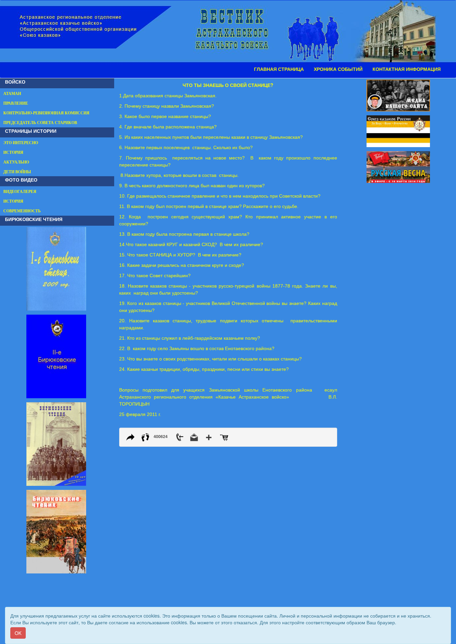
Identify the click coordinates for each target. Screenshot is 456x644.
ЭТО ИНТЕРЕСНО (20, 142)
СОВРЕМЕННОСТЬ (22, 211)
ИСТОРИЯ (13, 152)
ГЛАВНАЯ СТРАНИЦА (279, 69)
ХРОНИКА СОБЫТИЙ (338, 69)
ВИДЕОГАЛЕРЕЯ (19, 191)
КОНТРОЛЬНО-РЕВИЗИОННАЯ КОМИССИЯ (46, 113)
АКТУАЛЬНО (16, 162)
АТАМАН (12, 93)
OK (18, 633)
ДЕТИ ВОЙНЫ (17, 172)
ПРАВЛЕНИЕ (15, 103)
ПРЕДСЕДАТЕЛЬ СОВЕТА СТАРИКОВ (40, 122)
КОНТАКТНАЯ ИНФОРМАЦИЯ (407, 69)
